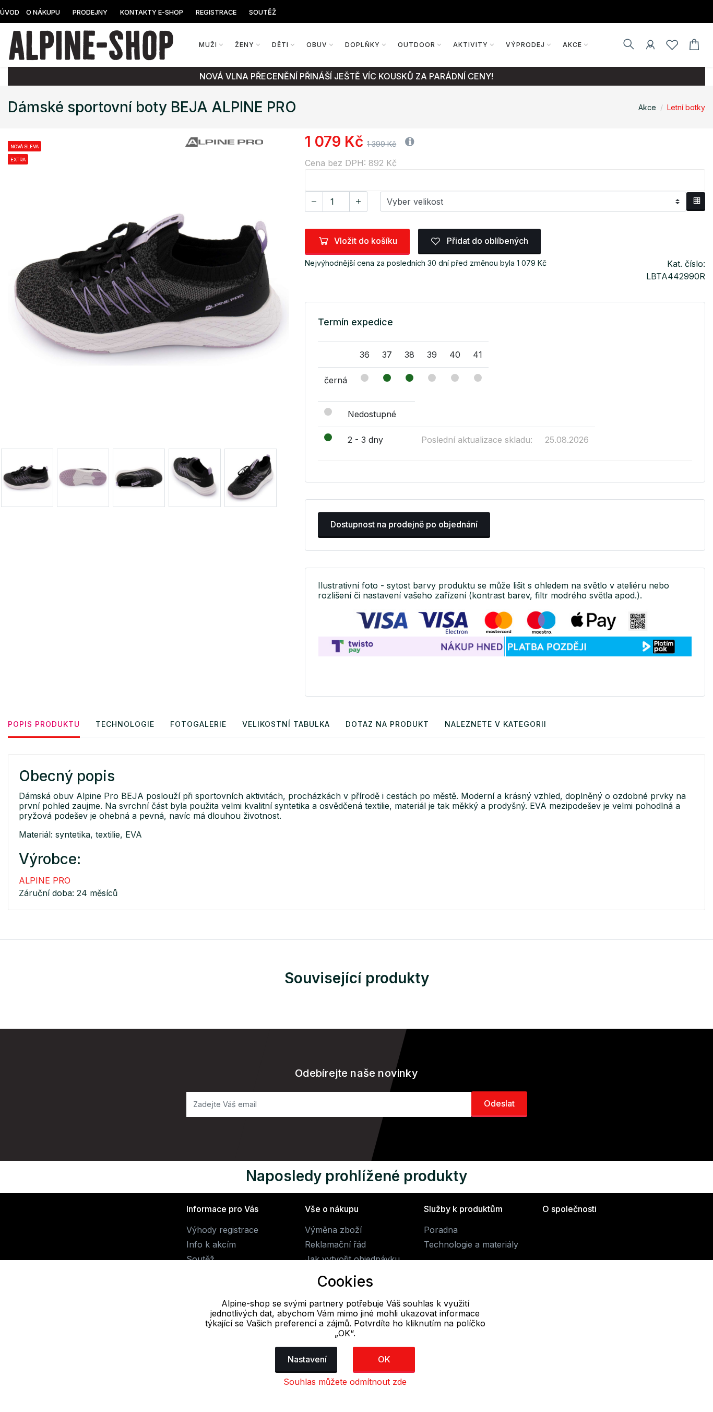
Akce (572, 45)
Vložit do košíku (365, 241)
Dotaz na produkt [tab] (387, 724)
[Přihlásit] (650, 46)
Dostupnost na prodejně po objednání (404, 524)
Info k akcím (211, 1244)
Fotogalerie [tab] (198, 724)
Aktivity (470, 45)
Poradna (441, 1230)
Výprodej (525, 45)
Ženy (244, 45)
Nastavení (307, 1359)
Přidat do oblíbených (486, 241)
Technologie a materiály (471, 1244)
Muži (208, 45)
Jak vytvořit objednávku (352, 1259)
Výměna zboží (333, 1230)
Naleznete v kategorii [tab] (495, 724)
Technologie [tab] (125, 724)
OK (384, 1359)
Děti (280, 45)
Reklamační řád (335, 1244)
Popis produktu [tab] (44, 724)
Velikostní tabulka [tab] (286, 724)
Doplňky (362, 45)
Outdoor (416, 45)
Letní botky (686, 107)
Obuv (316, 45)
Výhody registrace (222, 1230)
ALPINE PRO (44, 880)
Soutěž (200, 1259)
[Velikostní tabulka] (695, 201)
